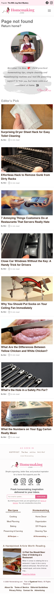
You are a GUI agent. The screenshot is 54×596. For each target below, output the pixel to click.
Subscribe (41, 496)
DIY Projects (41, 526)
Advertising (40, 590)
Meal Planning (13, 521)
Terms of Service (22, 587)
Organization (40, 521)
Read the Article (28, 574)
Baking (13, 526)
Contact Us (28, 590)
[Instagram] (51, 2)
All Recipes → (13, 536)
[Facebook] (47, 2)
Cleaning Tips (41, 531)
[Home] (18, 10)
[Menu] (49, 10)
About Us (9, 587)
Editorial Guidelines (39, 587)
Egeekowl (33, 581)
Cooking (13, 516)
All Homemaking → (41, 536)
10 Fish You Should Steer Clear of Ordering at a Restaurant (33, 555)
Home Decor (40, 516)
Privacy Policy (15, 590)
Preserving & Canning (13, 531)
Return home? (11, 25)
